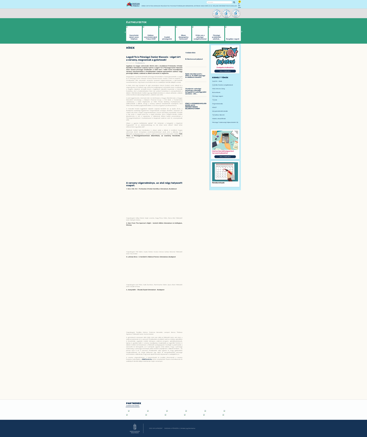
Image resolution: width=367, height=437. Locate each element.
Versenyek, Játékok (192, 6)
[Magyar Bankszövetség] (135, 411)
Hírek (143, 6)
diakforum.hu (147, 359)
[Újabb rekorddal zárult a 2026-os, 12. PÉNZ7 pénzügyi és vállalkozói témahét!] (195, 70)
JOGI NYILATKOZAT (155, 428)
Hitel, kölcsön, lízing (218, 88)
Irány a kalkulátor (225, 71)
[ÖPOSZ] (193, 411)
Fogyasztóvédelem (177, 6)
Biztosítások (216, 92)
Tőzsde (214, 100)
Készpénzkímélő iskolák (220, 111)
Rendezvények (218, 183)
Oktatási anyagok (153, 6)
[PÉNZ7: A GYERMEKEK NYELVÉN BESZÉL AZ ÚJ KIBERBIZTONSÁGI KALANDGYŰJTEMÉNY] (195, 100)
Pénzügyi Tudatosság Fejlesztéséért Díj (225, 122)
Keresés (234, 2)
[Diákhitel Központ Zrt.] (231, 411)
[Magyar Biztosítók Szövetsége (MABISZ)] (174, 411)
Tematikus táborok (218, 115)
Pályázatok (165, 6)
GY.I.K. (210, 6)
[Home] (133, 4)
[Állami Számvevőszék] (135, 414)
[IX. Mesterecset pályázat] (195, 55)
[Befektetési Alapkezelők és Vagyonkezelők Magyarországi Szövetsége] (154, 411)
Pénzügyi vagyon (217, 96)
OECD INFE (204, 6)
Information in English (228, 6)
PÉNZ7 (214, 107)
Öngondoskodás (217, 103)
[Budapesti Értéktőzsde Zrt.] (154, 414)
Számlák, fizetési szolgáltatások (222, 85)
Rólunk (216, 6)
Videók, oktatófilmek (219, 118)
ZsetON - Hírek (217, 81)
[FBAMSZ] (212, 411)
